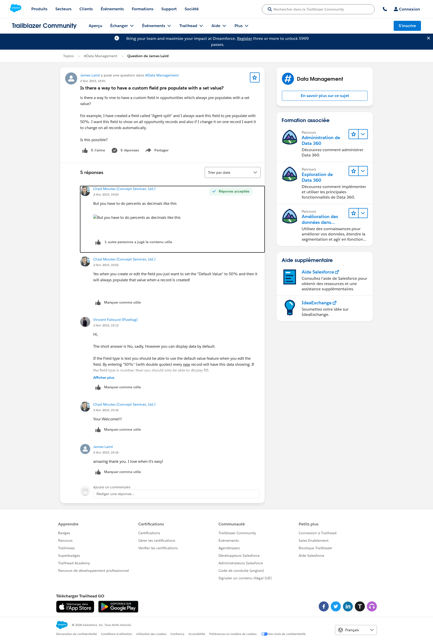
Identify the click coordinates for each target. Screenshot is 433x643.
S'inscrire (407, 25)
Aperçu (95, 25)
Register (244, 38)
